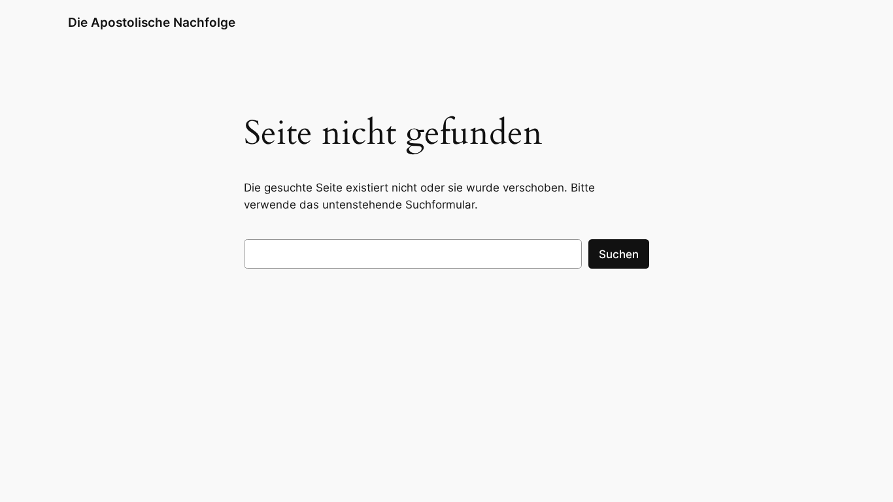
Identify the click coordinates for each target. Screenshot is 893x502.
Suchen (619, 254)
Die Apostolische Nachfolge (151, 22)
